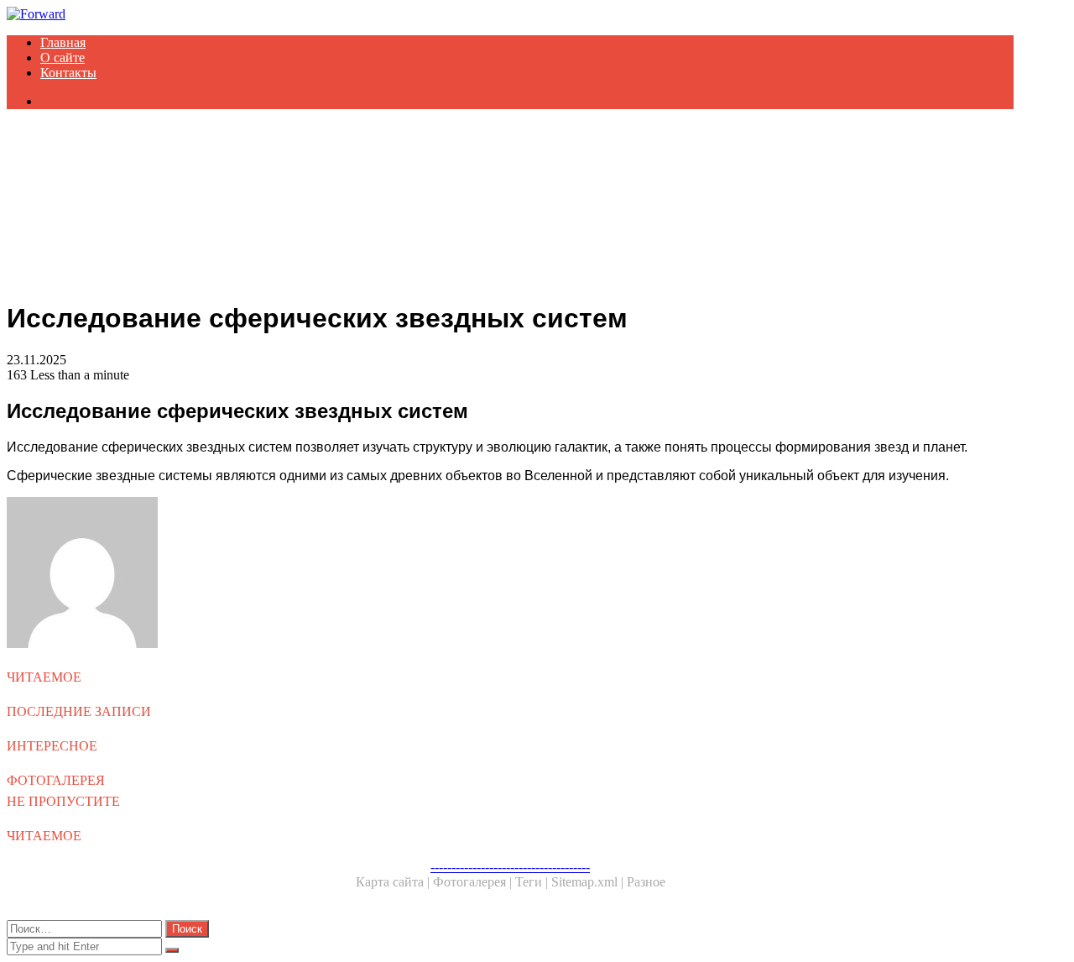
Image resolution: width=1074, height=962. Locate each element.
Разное (646, 882)
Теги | (533, 882)
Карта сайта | (394, 882)
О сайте (62, 57)
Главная (63, 42)
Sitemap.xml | (589, 882)
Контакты (68, 72)
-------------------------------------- (510, 867)
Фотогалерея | (474, 882)
